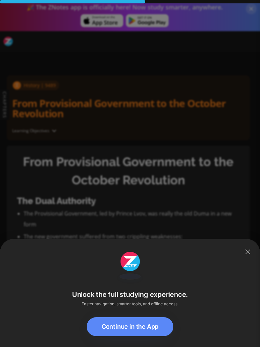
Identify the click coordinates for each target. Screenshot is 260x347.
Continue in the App (130, 326)
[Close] (248, 252)
